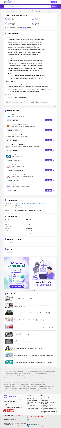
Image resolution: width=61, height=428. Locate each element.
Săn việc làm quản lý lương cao (11, 102)
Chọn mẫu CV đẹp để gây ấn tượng (37, 384)
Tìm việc (54, 6)
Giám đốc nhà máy (16, 154)
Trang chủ (6, 11)
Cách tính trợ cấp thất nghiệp (9, 377)
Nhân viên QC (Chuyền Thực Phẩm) (20, 124)
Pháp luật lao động (31, 398)
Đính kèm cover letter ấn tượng (23, 384)
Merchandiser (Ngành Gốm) (18, 144)
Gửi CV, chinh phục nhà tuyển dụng (37, 382)
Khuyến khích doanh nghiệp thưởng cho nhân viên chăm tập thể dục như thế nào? (33, 362)
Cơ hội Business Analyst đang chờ (44, 388)
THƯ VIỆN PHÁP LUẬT (36, 416)
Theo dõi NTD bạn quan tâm (22, 380)
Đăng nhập (54, 2)
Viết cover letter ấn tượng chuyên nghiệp (45, 386)
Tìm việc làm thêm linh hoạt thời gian (42, 373)
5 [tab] (34, 290)
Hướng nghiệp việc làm (31, 406)
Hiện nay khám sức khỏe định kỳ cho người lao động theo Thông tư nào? (30, 320)
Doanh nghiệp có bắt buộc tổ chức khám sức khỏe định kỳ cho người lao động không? (33, 327)
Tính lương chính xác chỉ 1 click (39, 377)
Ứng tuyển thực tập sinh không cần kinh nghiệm (13, 371)
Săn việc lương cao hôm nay (9, 380)
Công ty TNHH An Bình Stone (18, 156)
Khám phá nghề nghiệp (32, 400)
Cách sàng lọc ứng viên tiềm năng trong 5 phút (13, 390)
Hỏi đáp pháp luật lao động (32, 408)
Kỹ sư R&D (14, 164)
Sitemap (42, 398)
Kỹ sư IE (13, 114)
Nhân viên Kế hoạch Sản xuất (18, 134)
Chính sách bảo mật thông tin (47, 405)
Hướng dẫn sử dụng (45, 397)
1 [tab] (26, 290)
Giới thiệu (29, 395)
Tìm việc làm (13, 11)
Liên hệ (42, 395)
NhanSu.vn (13, 2)
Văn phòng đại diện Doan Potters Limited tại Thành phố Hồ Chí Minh (25, 146)
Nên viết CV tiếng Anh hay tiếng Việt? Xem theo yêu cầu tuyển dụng (29, 298)
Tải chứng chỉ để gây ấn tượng (10, 384)
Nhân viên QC (15, 185)
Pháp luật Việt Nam (31, 397)
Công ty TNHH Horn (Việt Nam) (18, 116)
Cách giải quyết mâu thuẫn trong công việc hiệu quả (26, 334)
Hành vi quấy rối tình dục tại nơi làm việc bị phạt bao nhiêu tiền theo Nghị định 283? (33, 355)
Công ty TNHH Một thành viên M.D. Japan (20, 186)
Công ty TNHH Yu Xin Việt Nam (18, 166)
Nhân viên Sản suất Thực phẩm (19, 174)
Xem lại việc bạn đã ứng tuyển (10, 382)
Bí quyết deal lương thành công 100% (31, 390)
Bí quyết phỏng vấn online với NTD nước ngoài (13, 386)
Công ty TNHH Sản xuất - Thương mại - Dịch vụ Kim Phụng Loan (29, 203)
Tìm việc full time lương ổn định (10, 375)
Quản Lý (24, 27)
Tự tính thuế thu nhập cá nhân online (24, 377)
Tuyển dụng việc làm (31, 405)
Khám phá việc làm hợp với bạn (48, 380)
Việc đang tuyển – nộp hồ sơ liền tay (26, 102)
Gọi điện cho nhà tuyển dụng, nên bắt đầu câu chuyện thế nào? (28, 348)
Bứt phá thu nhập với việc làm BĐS (42, 102)
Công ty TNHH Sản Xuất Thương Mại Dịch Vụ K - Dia (22, 176)
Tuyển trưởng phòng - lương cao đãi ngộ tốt (33, 371)
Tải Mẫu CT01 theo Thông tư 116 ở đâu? (23, 341)
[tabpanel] (16, 273)
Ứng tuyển (49, 120)
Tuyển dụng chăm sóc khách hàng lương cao (27, 388)
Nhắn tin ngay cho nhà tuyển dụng (37, 375)
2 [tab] (28, 290)
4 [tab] (32, 290)
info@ (9, 405)
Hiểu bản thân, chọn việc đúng (29, 386)
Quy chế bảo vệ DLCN (45, 406)
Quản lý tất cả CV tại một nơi (23, 382)
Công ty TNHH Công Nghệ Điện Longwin (20, 136)
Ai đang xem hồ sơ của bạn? (34, 380)
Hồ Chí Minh (8, 252)
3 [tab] (30, 290)
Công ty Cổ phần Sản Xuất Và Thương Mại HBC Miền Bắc (23, 126)
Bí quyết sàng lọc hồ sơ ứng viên (10, 388)
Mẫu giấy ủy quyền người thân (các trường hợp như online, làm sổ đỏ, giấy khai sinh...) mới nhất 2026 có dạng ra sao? (35, 306)
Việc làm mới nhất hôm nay (23, 375)
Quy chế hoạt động (44, 400)
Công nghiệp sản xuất (23, 11)
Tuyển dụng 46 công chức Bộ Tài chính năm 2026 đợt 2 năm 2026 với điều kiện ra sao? (34, 313)
